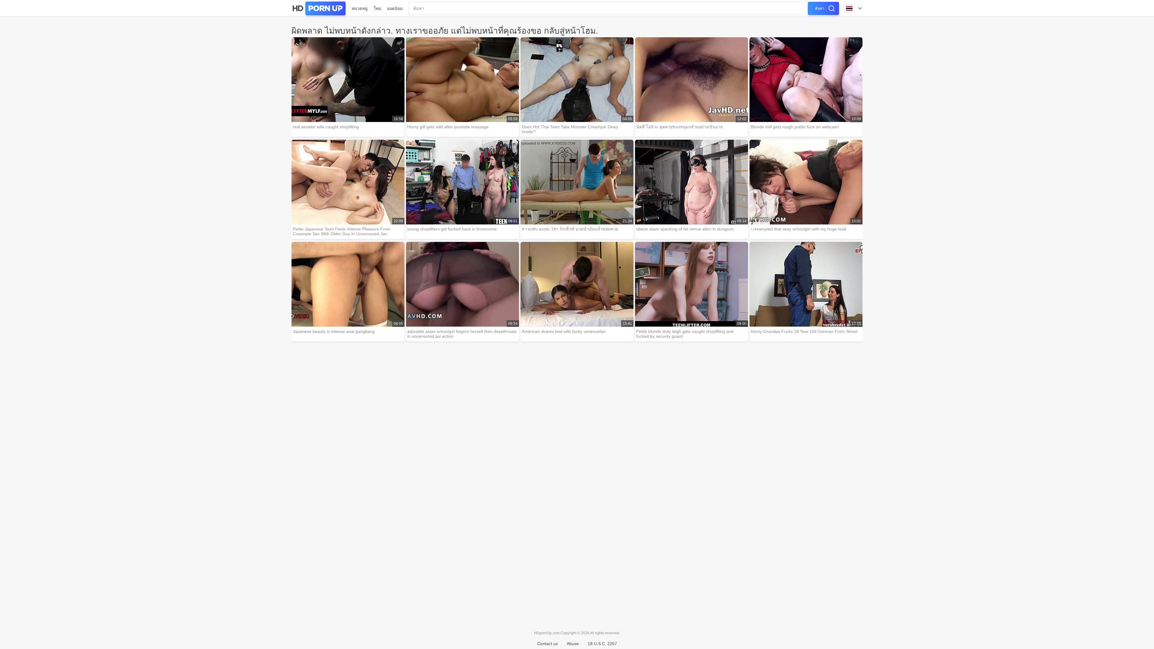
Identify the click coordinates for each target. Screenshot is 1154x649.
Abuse (573, 643)
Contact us (547, 643)
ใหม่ (377, 8)
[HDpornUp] (319, 8)
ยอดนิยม (395, 8)
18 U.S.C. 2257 (602, 643)
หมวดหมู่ (360, 8)
